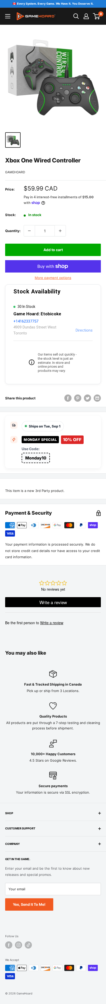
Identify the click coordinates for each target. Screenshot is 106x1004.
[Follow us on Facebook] (8, 945)
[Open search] (76, 16)
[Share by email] (97, 398)
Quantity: (13, 231)
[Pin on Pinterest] (77, 398)
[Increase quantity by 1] (60, 230)
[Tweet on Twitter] (87, 398)
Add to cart (53, 250)
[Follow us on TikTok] (28, 945)
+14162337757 (25, 321)
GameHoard (15, 172)
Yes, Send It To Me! (29, 904)
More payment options (53, 278)
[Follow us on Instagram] (18, 945)
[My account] (86, 16)
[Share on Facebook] (68, 398)
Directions (84, 330)
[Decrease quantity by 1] (29, 230)
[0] (96, 16)
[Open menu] (7, 16)
